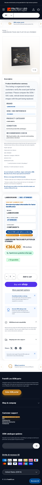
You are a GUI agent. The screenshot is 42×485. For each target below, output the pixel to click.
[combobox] (21, 15)
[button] (38, 9)
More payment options (21, 290)
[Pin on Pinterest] (20, 348)
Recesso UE (35, 481)
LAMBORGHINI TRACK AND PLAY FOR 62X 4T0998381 (19, 32)
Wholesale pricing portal (12, 235)
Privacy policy (5, 423)
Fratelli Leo (10, 479)
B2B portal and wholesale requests (11, 417)
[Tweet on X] (11, 348)
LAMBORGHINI (11, 197)
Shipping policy (6, 420)
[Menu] (3, 9)
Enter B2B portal (11, 392)
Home (4, 30)
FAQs (3, 418)
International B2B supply (26, 235)
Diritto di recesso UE (11, 455)
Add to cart (27, 277)
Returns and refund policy (8, 421)
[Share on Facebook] (16, 348)
